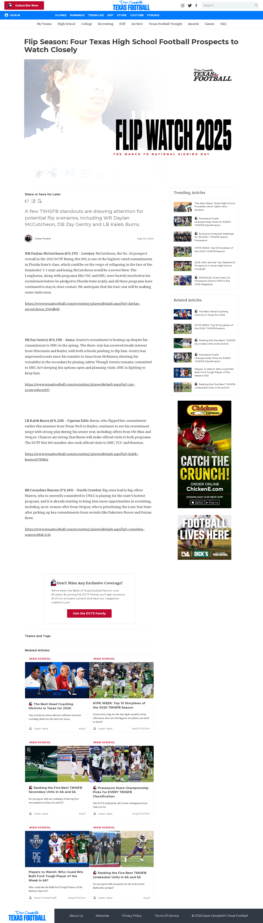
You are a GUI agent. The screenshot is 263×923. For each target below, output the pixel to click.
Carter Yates (41, 728)
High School (66, 24)
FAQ (223, 24)
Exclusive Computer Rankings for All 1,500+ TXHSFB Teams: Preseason (214, 237)
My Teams (44, 24)
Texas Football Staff (45, 897)
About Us (76, 915)
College (86, 24)
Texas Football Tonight (165, 24)
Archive (137, 24)
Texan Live (96, 15)
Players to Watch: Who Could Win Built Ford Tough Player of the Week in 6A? (56, 876)
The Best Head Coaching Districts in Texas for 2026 (211, 313)
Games (210, 24)
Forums (153, 15)
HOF (122, 24)
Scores (61, 15)
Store (121, 15)
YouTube (137, 15)
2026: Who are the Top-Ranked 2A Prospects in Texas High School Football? (214, 265)
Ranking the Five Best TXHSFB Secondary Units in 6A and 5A (214, 342)
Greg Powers (43, 238)
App (110, 15)
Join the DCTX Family (89, 613)
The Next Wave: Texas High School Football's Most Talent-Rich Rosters (214, 206)
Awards (193, 24)
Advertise (102, 915)
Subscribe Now (26, 5)
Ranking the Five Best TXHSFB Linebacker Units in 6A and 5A (214, 386)
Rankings (77, 15)
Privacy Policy (132, 915)
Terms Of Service (167, 915)
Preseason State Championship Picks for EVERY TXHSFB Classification (120, 792)
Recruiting (105, 24)
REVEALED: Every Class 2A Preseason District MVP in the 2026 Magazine (212, 281)
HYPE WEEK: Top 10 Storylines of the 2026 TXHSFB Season (213, 250)
